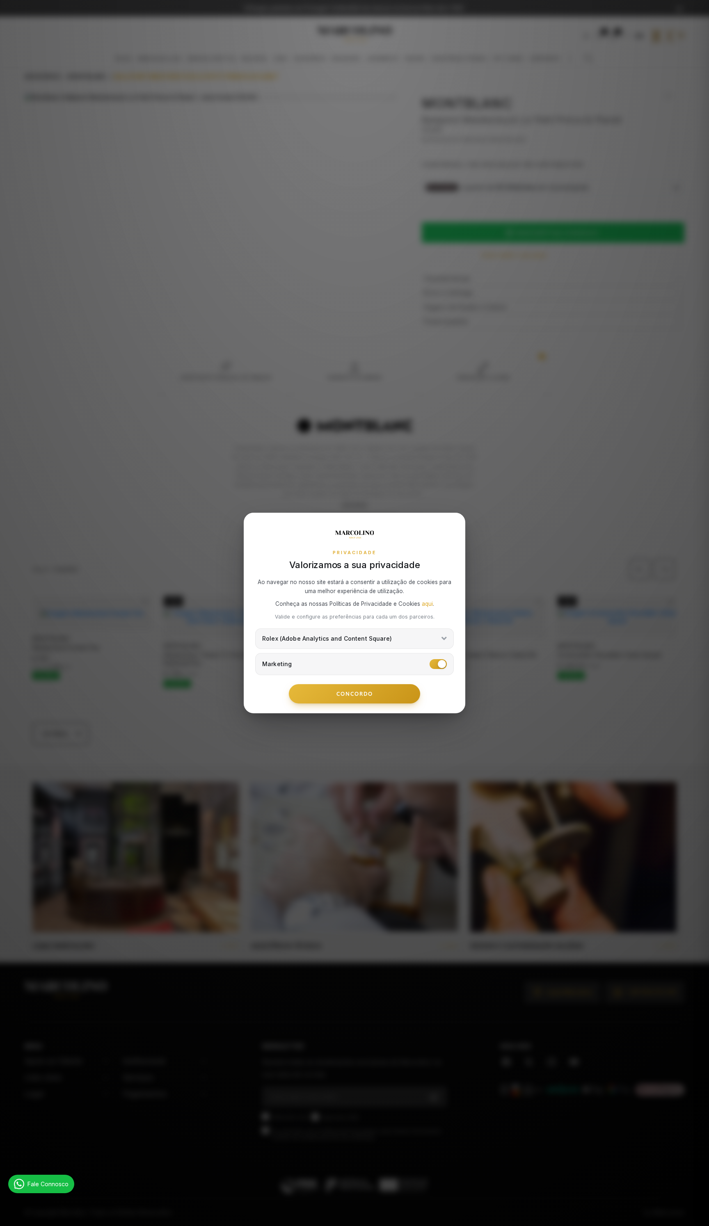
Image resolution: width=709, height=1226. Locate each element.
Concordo (354, 693)
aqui (427, 603)
